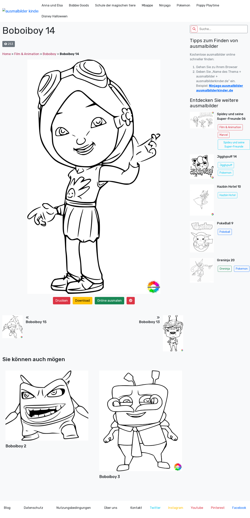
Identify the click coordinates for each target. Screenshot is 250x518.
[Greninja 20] (202, 271)
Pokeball (225, 232)
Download (82, 300)
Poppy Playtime (207, 5)
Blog (7, 508)
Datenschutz (33, 508)
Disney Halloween (55, 16)
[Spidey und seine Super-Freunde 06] (202, 131)
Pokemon (183, 5)
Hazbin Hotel (228, 195)
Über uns (110, 508)
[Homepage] (20, 11)
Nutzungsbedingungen (73, 508)
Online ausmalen (109, 300)
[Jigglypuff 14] (202, 167)
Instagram (175, 508)
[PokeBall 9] (202, 238)
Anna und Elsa (52, 5)
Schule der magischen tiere (115, 5)
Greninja (225, 268)
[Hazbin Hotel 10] (202, 201)
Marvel (224, 135)
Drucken (61, 300)
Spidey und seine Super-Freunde (234, 144)
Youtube (197, 508)
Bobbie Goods (79, 5)
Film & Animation (26, 54)
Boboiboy (49, 54)
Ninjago (165, 5)
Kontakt (136, 508)
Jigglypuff (226, 165)
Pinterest (218, 508)
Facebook (239, 508)
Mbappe (147, 5)
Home (6, 54)
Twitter (155, 508)
